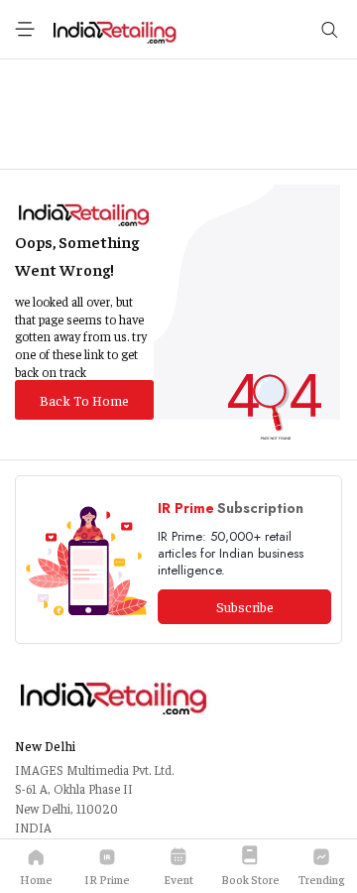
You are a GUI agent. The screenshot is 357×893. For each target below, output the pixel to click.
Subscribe (245, 606)
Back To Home (84, 400)
